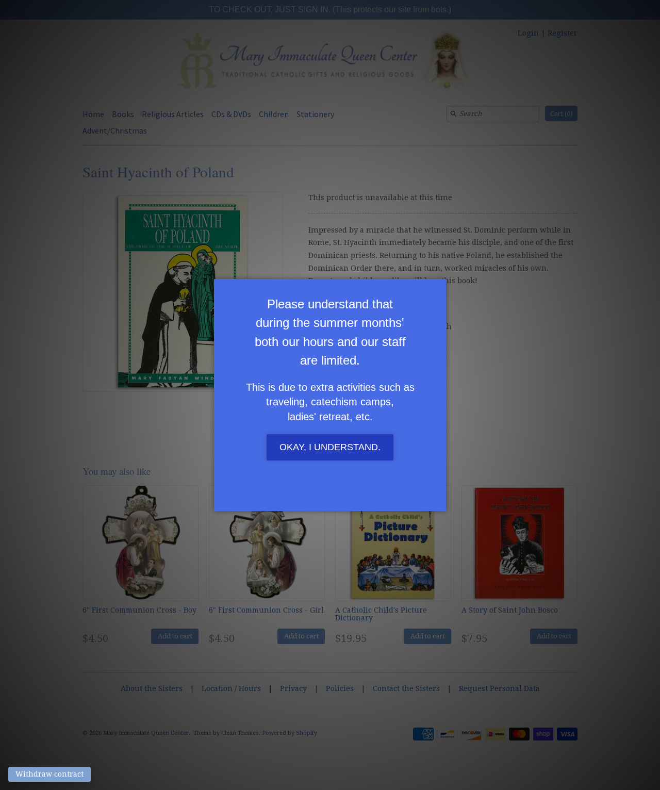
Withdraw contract (49, 774)
